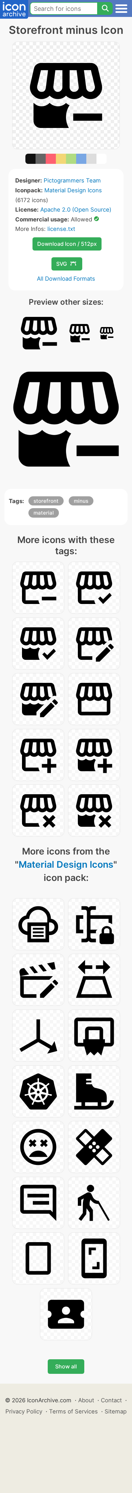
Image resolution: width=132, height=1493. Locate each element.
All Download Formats (66, 278)
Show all (66, 1366)
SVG (61, 263)
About (86, 1400)
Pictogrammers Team (72, 180)
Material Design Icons (73, 190)
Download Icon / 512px (67, 243)
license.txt (61, 228)
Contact (111, 1400)
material (44, 513)
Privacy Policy (23, 1411)
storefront (46, 501)
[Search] (105, 8)
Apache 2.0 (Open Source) (75, 209)
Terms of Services (73, 1411)
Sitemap (116, 1411)
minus (81, 501)
